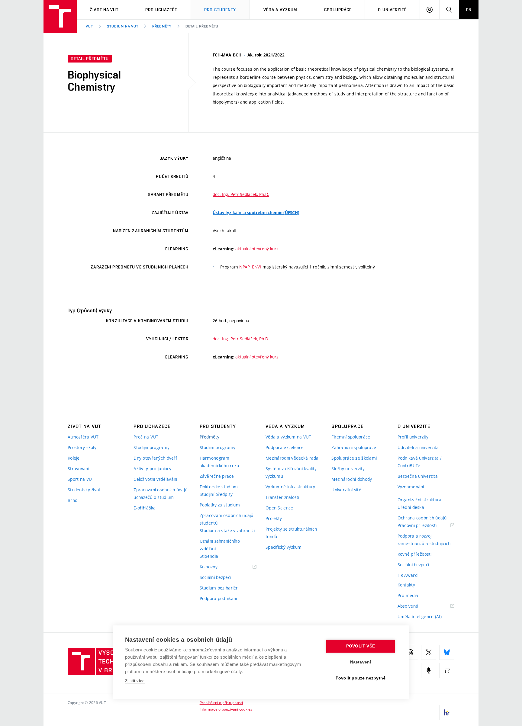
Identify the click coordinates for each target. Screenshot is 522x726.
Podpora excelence (285, 447)
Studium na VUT (122, 26)
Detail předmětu (201, 26)
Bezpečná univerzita (418, 476)
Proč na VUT (146, 437)
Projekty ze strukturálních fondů (291, 532)
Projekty (274, 518)
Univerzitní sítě (346, 490)
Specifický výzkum (284, 547)
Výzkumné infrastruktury (290, 487)
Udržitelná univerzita (418, 447)
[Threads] (410, 652)
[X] (428, 652)
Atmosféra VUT (83, 437)
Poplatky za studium (220, 505)
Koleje (74, 458)
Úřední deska (411, 507)
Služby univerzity (348, 468)
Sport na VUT (81, 479)
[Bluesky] (446, 652)
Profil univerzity (413, 437)
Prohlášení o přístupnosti (221, 702)
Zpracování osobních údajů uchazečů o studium (160, 493)
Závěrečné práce (217, 476)
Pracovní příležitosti (425, 525)
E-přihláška (145, 508)
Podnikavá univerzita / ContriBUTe (420, 461)
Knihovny (216, 567)
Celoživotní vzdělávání (155, 479)
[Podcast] (428, 670)
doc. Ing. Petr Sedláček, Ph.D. (241, 194)
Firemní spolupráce (350, 437)
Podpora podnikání (218, 598)
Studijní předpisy (216, 494)
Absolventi (415, 606)
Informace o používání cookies (226, 709)
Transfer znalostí (282, 497)
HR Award (407, 575)
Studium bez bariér (219, 588)
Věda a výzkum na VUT (288, 437)
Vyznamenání (411, 487)
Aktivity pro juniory (152, 468)
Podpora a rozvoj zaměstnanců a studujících (424, 539)
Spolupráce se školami (354, 458)
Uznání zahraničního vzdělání (220, 544)
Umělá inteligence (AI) (420, 616)
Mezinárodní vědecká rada (292, 458)
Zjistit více (135, 681)
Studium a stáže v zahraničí (227, 530)
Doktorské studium (219, 487)
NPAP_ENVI (250, 267)
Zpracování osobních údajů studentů (226, 519)
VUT (89, 26)
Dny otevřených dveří (155, 458)
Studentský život (84, 490)
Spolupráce (338, 9)
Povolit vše (360, 646)
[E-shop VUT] (446, 670)
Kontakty (406, 585)
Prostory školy (82, 447)
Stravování (78, 468)
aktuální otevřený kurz (256, 249)
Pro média (408, 595)
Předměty (162, 26)
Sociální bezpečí (215, 577)
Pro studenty (220, 9)
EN (469, 9)
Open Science (279, 508)
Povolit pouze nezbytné (360, 678)
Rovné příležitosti (415, 554)
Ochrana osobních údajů (422, 518)
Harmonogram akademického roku (219, 461)
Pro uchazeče (161, 9)
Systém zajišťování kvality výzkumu (291, 472)
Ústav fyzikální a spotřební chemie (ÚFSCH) (256, 212)
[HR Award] (446, 712)
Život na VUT (104, 9)
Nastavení (360, 662)
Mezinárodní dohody (351, 479)
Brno (72, 500)
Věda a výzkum (280, 9)
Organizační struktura (420, 500)
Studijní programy (151, 447)
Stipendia (209, 556)
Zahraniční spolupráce (353, 447)
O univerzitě (392, 9)
